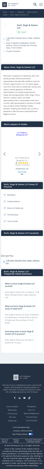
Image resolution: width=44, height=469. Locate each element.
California (20, 12)
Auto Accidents (12, 406)
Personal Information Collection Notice (33, 441)
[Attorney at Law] (10, 4)
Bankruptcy (12, 410)
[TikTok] (29, 398)
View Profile (22, 172)
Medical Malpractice (31, 413)
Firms (12, 12)
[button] (20, 174)
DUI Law (12, 417)
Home (5, 12)
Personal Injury (31, 417)
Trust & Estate (31, 420)
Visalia (5, 15)
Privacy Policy (16, 441)
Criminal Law (12, 413)
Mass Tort (31, 410)
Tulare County (32, 12)
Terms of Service (4, 441)
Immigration (31, 406)
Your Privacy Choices (20, 434)
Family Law (12, 421)
